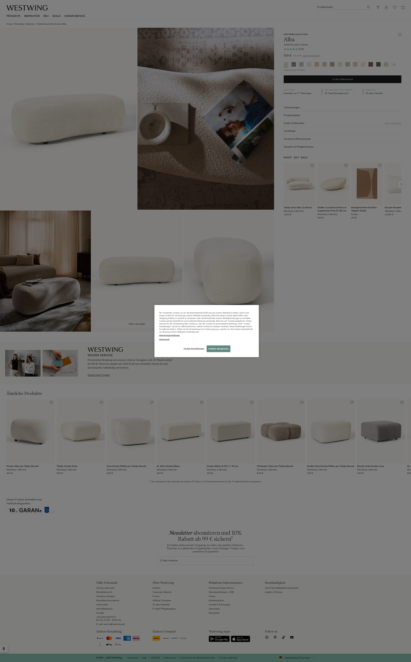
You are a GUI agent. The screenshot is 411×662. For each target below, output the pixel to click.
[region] (206, 331)
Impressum (164, 339)
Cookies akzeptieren (218, 348)
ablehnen (215, 329)
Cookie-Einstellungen (194, 348)
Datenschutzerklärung (169, 335)
